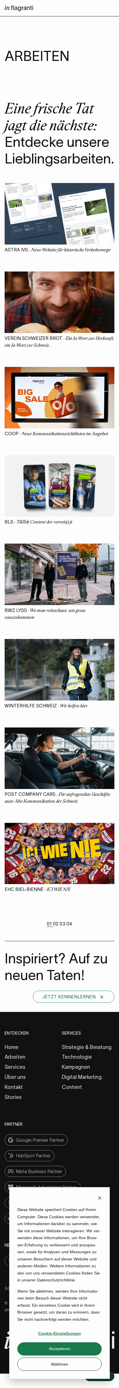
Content (72, 1087)
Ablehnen (59, 1364)
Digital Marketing (82, 1077)
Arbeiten (15, 1057)
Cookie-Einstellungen (59, 1333)
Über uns (15, 1077)
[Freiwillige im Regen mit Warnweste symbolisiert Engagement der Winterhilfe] (59, 698)
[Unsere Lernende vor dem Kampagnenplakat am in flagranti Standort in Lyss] (59, 603)
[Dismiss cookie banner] (100, 1198)
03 (63, 923)
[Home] (19, 9)
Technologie (77, 1057)
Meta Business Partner (39, 1171)
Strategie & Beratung (86, 1047)
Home (11, 1047)
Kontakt (14, 1087)
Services (15, 1067)
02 (56, 923)
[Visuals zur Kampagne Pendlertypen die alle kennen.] (59, 514)
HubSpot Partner (33, 1155)
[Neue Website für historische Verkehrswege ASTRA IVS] (59, 242)
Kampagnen (76, 1067)
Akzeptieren (59, 1348)
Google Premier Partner (40, 1140)
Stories (13, 1097)
